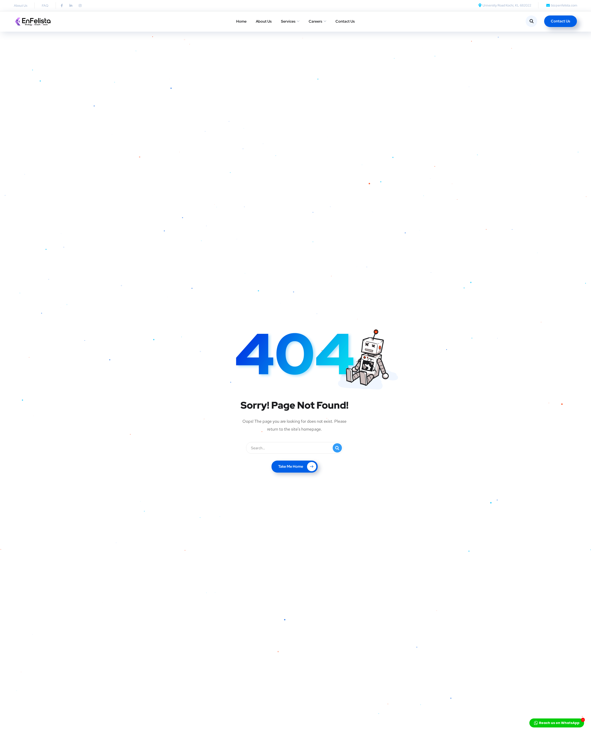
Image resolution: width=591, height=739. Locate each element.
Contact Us (345, 21)
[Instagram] (80, 5)
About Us (264, 21)
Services (288, 21)
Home (241, 21)
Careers (315, 21)
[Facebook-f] (61, 5)
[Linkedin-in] (71, 5)
